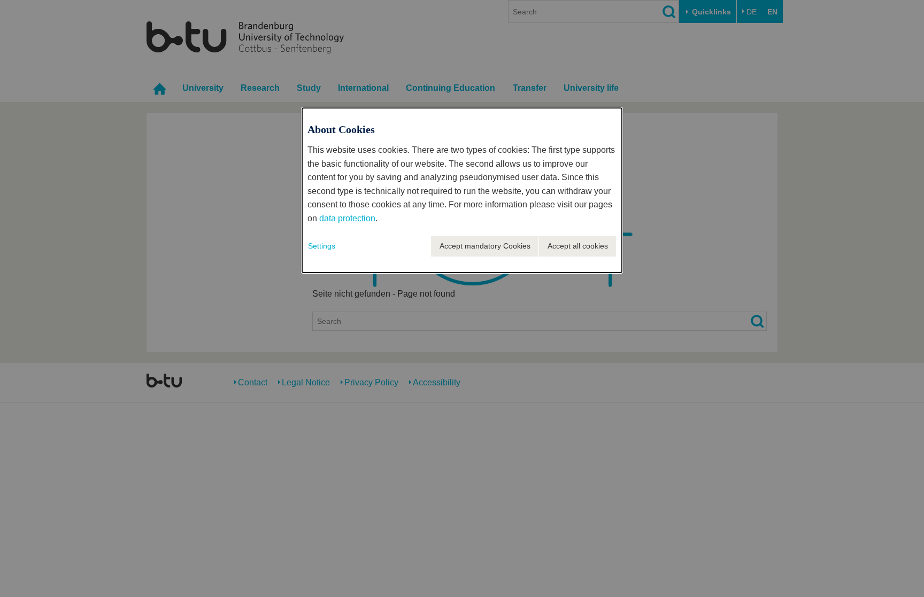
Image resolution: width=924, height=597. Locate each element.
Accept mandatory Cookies (485, 246)
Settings (321, 246)
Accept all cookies (578, 246)
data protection (347, 218)
